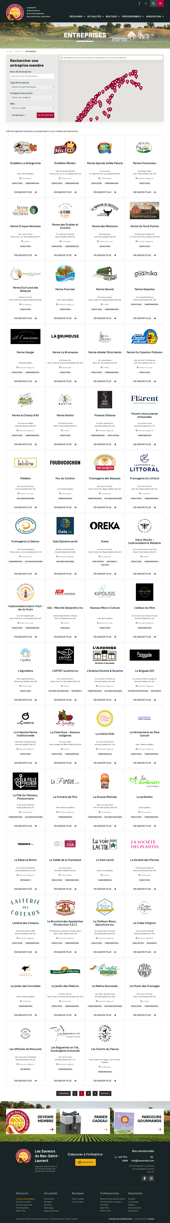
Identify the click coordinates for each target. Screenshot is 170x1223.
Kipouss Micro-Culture (105, 608)
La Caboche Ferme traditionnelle (25, 733)
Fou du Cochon (65, 478)
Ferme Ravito (65, 415)
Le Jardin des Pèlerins (65, 986)
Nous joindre (133, 1211)
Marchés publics (22, 1208)
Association (153, 16)
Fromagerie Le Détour (25, 541)
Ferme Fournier (65, 289)
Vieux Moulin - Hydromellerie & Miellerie (144, 541)
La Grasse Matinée (105, 797)
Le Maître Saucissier (105, 986)
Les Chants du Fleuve (105, 1049)
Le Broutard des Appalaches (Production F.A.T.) (65, 923)
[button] (115, 83)
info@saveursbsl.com (142, 1160)
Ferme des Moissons (105, 226)
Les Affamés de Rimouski (25, 1049)
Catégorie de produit (21, 93)
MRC (12, 103)
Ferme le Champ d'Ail (25, 415)
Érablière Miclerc (65, 163)
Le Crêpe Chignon (144, 923)
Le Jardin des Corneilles (25, 986)
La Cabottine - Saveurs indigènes (65, 733)
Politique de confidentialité (120, 1219)
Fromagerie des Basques (104, 478)
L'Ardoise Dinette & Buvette (105, 671)
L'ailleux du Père (144, 608)
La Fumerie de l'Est (65, 797)
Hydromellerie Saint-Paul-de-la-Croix (25, 607)
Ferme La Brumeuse (65, 352)
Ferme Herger (25, 352)
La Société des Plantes (144, 860)
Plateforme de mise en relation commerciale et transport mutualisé (112, 1202)
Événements (49, 1199)
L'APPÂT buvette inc (65, 671)
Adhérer (131, 1205)
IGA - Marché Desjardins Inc (65, 608)
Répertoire (104, 1208)
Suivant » (105, 1093)
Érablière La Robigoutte (25, 163)
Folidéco (25, 478)
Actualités (94, 16)
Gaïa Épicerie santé (65, 541)
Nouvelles (48, 1202)
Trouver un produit (23, 1202)
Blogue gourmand (51, 1211)
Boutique (111, 16)
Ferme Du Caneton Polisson (144, 352)
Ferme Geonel (105, 289)
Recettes (48, 1205)
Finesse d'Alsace (104, 415)
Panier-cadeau (78, 1199)
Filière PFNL (21, 1211)
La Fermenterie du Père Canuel (145, 733)
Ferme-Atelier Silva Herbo (104, 352)
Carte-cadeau (78, 1202)
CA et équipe (133, 1202)
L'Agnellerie (25, 671)
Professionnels (131, 16)
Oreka (105, 541)
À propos (131, 1199)
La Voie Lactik (105, 860)
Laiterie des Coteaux (25, 923)
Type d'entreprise (19, 82)
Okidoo (151, 1219)
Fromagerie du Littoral (144, 478)
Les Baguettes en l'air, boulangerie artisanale (65, 1049)
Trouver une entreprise (25, 1199)
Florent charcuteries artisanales (144, 415)
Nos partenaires (134, 1208)
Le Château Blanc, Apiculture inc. (104, 923)
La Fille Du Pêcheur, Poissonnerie (25, 797)
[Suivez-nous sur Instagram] (146, 3)
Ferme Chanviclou (144, 163)
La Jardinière (145, 797)
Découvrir (76, 16)
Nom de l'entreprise (20, 71)
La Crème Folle (105, 734)
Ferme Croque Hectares (25, 226)
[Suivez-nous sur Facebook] (139, 3)
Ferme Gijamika (145, 289)
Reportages (49, 1208)
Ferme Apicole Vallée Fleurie (105, 163)
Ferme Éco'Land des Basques (25, 289)
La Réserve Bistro (25, 860)
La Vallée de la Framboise (65, 860)
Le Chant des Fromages (145, 986)
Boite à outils (105, 1211)
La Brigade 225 (144, 671)
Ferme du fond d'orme (144, 226)
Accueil (9, 51)
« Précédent (63, 1093)
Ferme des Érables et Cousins (65, 226)
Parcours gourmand (24, 1205)
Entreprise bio (18, 115)
